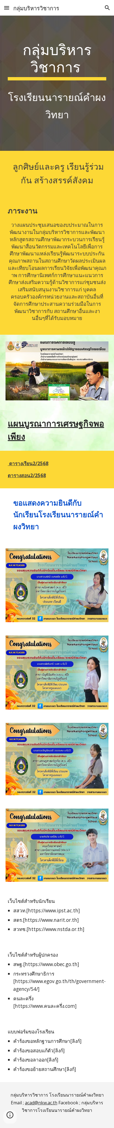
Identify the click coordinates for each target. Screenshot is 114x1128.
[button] (6, 7)
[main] (57, 83)
